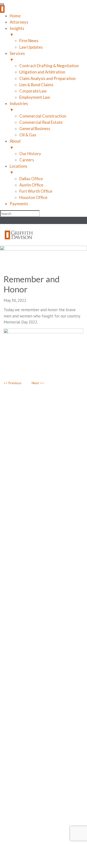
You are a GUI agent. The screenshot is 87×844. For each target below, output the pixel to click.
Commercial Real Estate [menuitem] (41, 122)
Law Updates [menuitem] (31, 47)
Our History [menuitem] (30, 153)
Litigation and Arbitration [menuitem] (42, 71)
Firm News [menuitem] (28, 40)
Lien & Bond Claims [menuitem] (36, 84)
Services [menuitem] (17, 56)
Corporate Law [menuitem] (33, 90)
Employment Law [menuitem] (34, 97)
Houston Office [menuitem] (33, 197)
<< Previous (13, 383)
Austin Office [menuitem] (31, 184)
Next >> (38, 383)
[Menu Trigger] (2, 4)
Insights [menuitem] (17, 31)
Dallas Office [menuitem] (31, 178)
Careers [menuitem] (26, 159)
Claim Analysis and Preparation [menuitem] (47, 78)
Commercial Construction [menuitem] (42, 116)
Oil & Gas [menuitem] (27, 134)
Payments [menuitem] (19, 203)
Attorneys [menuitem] (19, 22)
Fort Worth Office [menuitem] (35, 191)
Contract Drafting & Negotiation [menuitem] (49, 65)
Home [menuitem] (15, 15)
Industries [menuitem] (19, 106)
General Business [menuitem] (34, 128)
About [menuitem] (15, 144)
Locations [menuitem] (18, 169)
